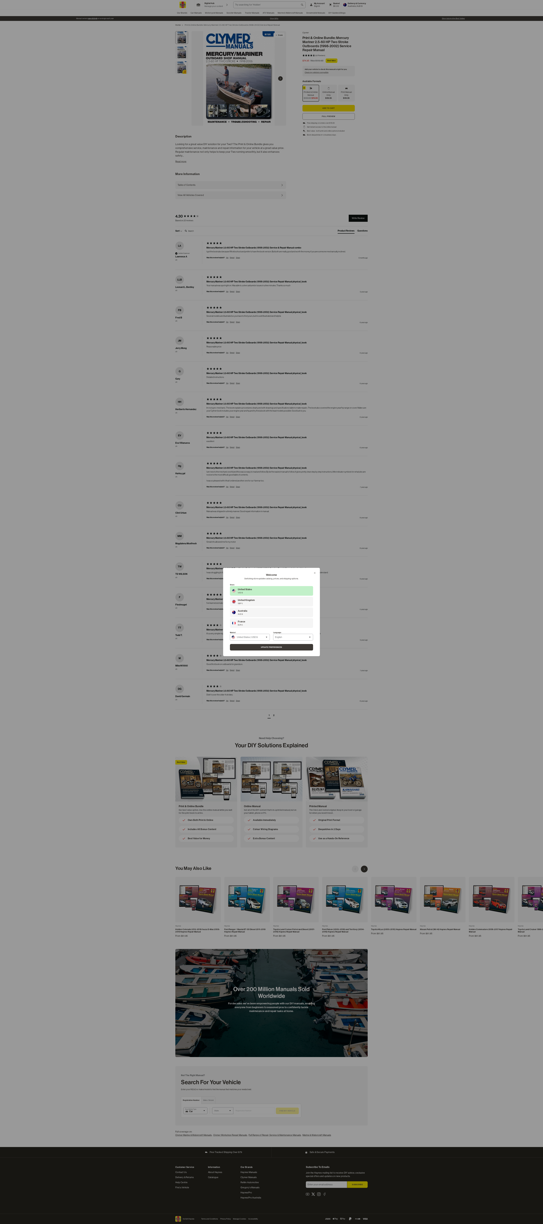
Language (277, 633)
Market (233, 633)
